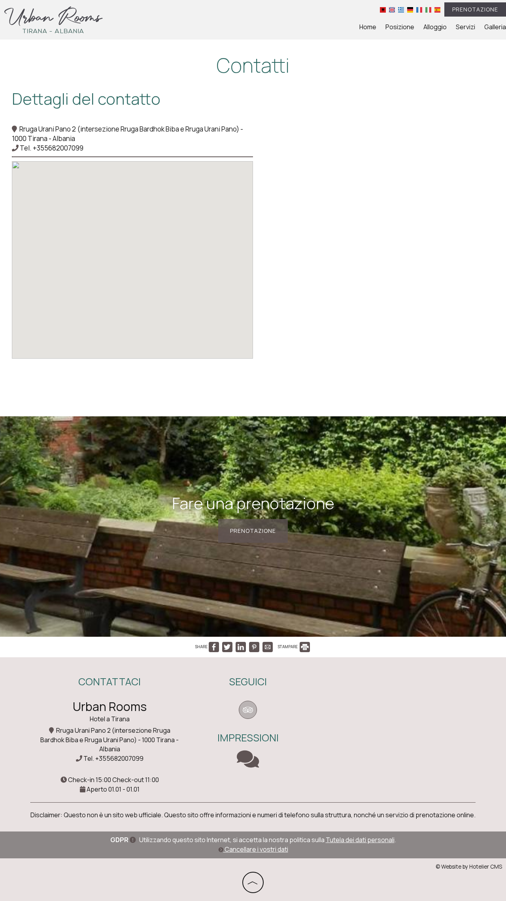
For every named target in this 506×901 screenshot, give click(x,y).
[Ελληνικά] (401, 9)
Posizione (399, 27)
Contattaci (109, 681)
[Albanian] (383, 9)
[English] (392, 9)
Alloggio (435, 27)
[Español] (437, 9)
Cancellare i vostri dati (255, 849)
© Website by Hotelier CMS (469, 866)
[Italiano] (428, 9)
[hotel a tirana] (53, 19)
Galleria (495, 27)
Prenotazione (475, 9)
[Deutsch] (410, 9)
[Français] (419, 9)
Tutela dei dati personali (360, 839)
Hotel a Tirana (110, 719)
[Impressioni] (248, 764)
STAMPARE (288, 646)
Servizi (465, 27)
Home (367, 27)
